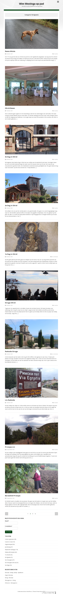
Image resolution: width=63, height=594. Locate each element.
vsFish (43, 591)
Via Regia (7, 565)
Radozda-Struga (11, 351)
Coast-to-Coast (9, 542)
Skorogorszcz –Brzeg (10, 580)
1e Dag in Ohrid (11, 254)
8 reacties (56, 498)
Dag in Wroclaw (9, 575)
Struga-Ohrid (10, 303)
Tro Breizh (7, 555)
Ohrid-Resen (10, 108)
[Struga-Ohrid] (31, 285)
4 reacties (56, 110)
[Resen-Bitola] (31, 34)
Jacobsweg (7, 547)
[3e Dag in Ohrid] (31, 139)
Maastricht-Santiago (10, 549)
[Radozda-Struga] (31, 334)
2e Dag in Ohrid (11, 205)
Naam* (7, 521)
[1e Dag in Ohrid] (31, 237)
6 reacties (56, 54)
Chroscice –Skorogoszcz (11, 583)
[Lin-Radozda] (31, 383)
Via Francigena (8, 560)
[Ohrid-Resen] (31, 86)
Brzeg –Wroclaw (9, 577)
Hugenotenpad (8, 544)
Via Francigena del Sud (10, 562)
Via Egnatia (7, 557)
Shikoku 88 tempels (10, 552)
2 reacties (56, 159)
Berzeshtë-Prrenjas (12, 496)
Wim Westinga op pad (31, 3)
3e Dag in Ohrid (11, 157)
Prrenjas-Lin (10, 447)
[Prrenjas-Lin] (31, 430)
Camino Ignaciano (9, 539)
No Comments (55, 256)
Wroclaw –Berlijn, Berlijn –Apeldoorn (14, 572)
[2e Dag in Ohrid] (31, 188)
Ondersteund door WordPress (25, 591)
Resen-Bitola (10, 51)
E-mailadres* (8, 526)
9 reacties (56, 402)
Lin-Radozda (10, 400)
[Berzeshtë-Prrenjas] (31, 478)
